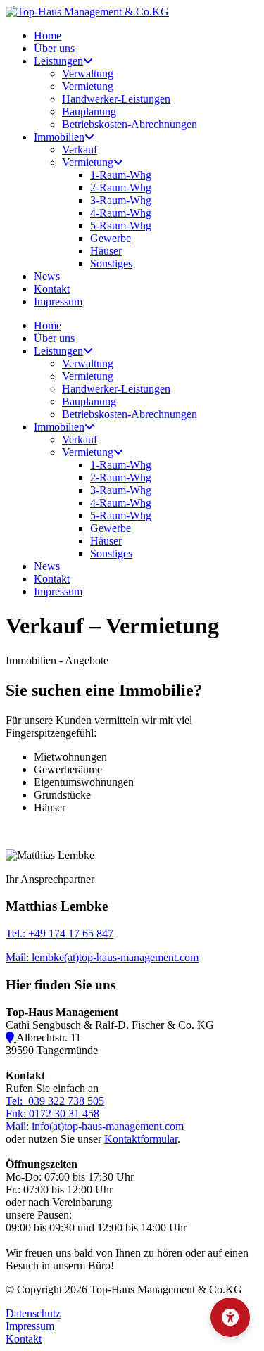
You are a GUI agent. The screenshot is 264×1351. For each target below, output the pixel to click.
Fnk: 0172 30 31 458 (52, 1114)
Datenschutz (33, 1313)
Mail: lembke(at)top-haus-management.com (102, 957)
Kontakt (24, 1339)
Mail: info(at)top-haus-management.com (95, 1126)
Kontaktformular (140, 1139)
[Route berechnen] (11, 1038)
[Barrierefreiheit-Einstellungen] (230, 1317)
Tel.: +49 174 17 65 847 (59, 933)
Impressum (30, 1326)
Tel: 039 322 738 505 (55, 1101)
